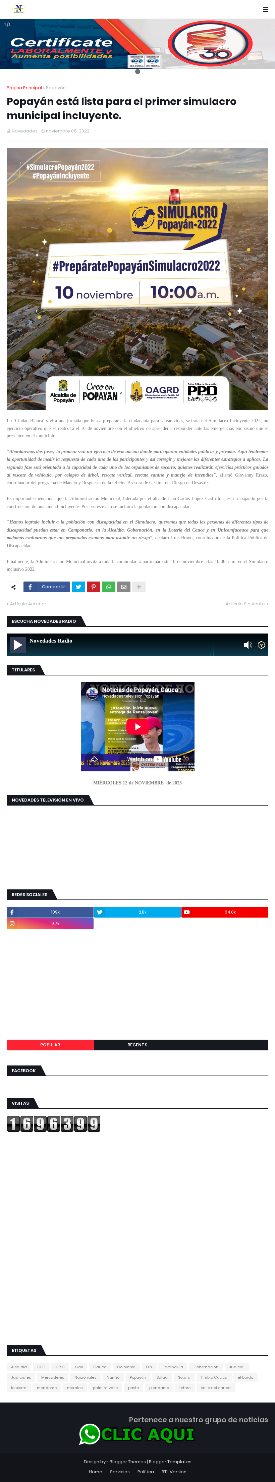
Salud (162, 1377)
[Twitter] (78, 587)
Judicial (236, 1367)
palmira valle (105, 1387)
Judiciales (21, 1377)
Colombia (126, 1367)
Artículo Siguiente (245, 604)
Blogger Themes (128, 1462)
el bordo (245, 1377)
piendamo (159, 1387)
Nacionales (85, 1377)
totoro (184, 1387)
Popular (50, 1045)
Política (146, 1472)
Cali (79, 1367)
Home (95, 1472)
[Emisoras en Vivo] (261, 645)
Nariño (113, 1377)
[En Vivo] (18, 645)
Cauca (100, 1367)
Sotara (184, 1377)
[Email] (123, 587)
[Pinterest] (93, 587)
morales (74, 1387)
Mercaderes (52, 1377)
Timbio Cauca (214, 1377)
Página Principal (24, 88)
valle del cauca (216, 1387)
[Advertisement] (137, 984)
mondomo (47, 1387)
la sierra (18, 1387)
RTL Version (174, 1472)
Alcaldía (19, 1367)
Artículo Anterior (28, 604)
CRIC (60, 1367)
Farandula (173, 1367)
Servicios (120, 1472)
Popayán (56, 88)
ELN (149, 1367)
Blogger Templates (170, 1462)
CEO (41, 1367)
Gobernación (206, 1367)
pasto (133, 1387)
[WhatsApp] (108, 587)
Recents (137, 1045)
